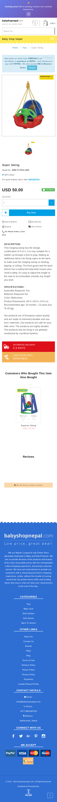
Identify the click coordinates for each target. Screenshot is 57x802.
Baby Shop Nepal (12, 39)
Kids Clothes (28, 613)
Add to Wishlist (10, 222)
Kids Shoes (28, 618)
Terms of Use (28, 660)
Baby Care (28, 609)
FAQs (28, 651)
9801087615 (34, 179)
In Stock (50, 190)
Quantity (6, 197)
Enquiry (7, 227)
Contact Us (28, 641)
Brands (28, 646)
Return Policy (28, 670)
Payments (28, 679)
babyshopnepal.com (26, 782)
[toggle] (52, 39)
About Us (28, 636)
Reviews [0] (36, 222)
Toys (28, 604)
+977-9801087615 (28, 711)
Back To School (28, 623)
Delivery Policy (28, 665)
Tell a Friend (36, 227)
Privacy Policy (28, 674)
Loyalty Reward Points (28, 684)
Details (32, 68)
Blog (28, 655)
